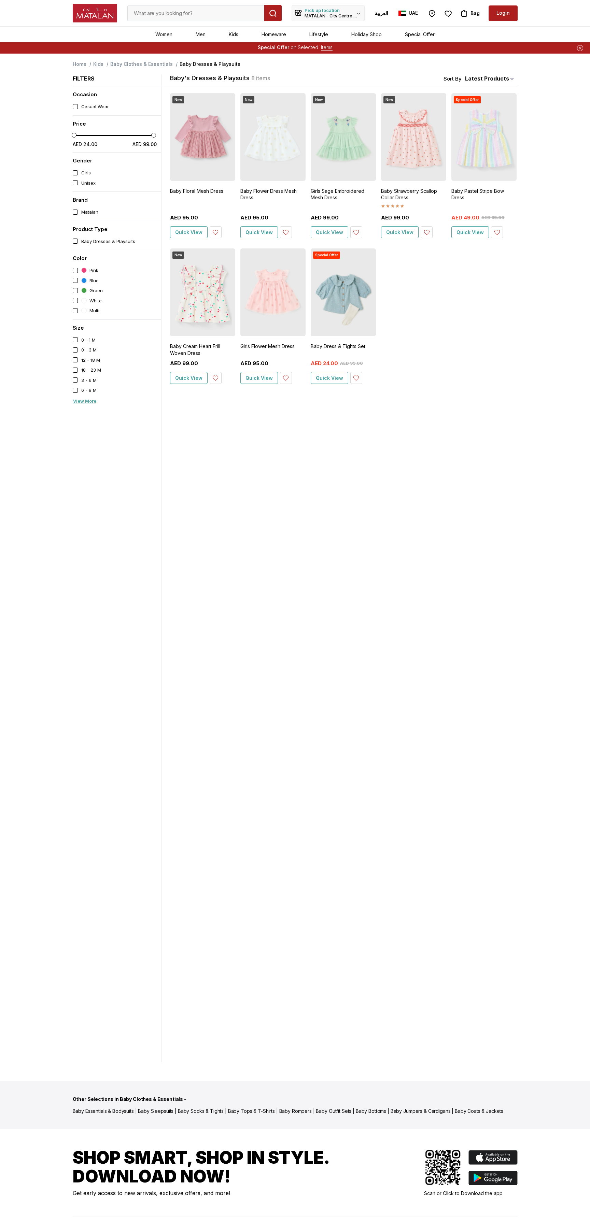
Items (327, 47)
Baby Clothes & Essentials (141, 64)
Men (201, 34)
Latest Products (487, 78)
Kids (233, 34)
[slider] (74, 135)
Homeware (274, 34)
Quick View (188, 232)
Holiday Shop (366, 34)
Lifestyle (318, 34)
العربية (381, 13)
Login (503, 13)
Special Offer (420, 34)
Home (79, 64)
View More (84, 401)
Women (163, 34)
